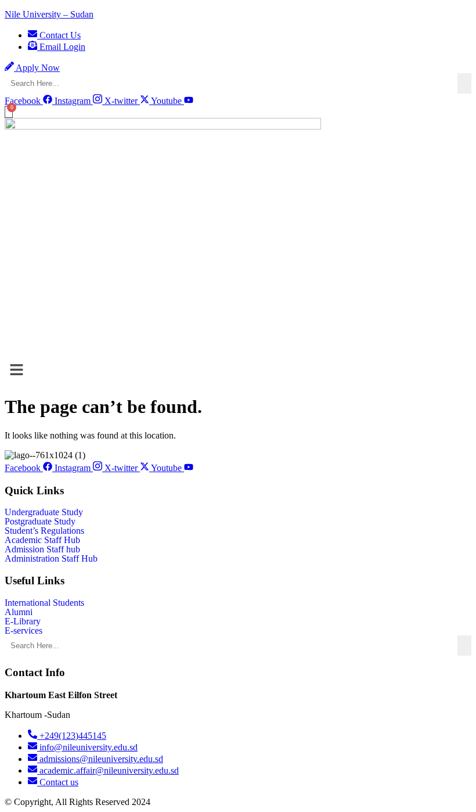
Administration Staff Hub (51, 558)
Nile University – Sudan (49, 14)
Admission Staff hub (42, 549)
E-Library (23, 621)
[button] (238, 370)
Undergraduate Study (44, 512)
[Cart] (9, 112)
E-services (23, 630)
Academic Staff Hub (42, 540)
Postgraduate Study (40, 521)
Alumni (19, 612)
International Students (44, 603)
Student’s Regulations (44, 531)
